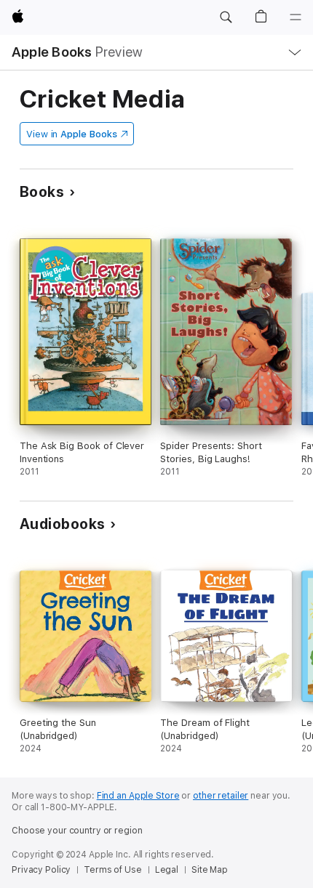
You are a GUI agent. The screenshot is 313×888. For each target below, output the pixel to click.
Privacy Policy (41, 870)
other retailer (220, 796)
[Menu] (295, 17)
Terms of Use (113, 870)
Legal (166, 870)
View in (71, 134)
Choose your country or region (77, 831)
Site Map (209, 870)
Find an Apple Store (138, 796)
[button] (225, 17)
